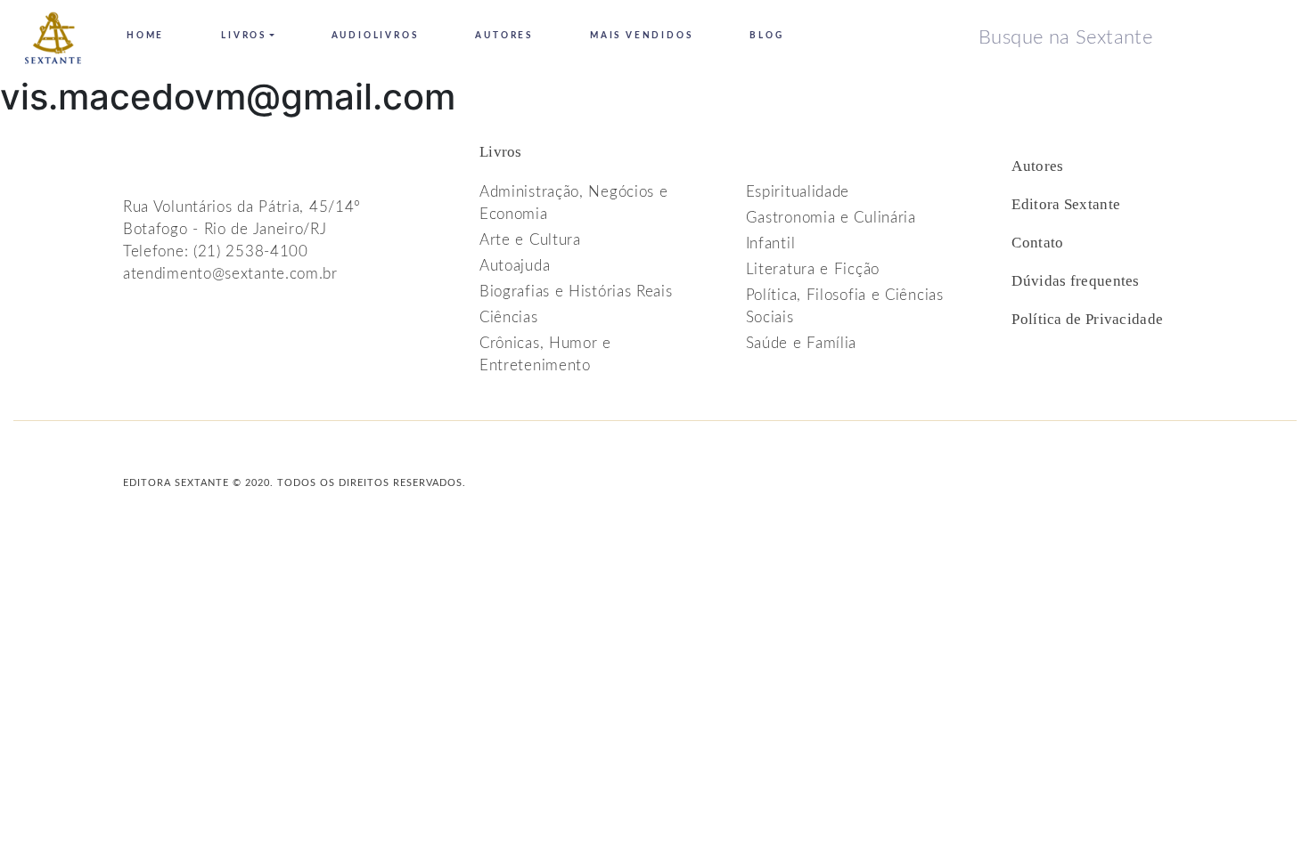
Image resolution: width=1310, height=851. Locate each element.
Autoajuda (514, 265)
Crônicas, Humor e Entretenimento (545, 354)
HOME (145, 35)
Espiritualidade (798, 191)
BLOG (766, 35)
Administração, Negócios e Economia (573, 203)
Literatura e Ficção (813, 269)
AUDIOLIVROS (375, 35)
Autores (1037, 166)
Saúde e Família (801, 343)
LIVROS (243, 35)
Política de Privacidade (1087, 319)
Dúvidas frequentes (1075, 280)
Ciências (508, 317)
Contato (1037, 242)
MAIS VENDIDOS (641, 35)
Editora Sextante (1065, 204)
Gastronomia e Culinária (831, 217)
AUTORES (504, 35)
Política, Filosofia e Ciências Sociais (845, 306)
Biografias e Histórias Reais (576, 291)
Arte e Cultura (530, 239)
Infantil (771, 243)
